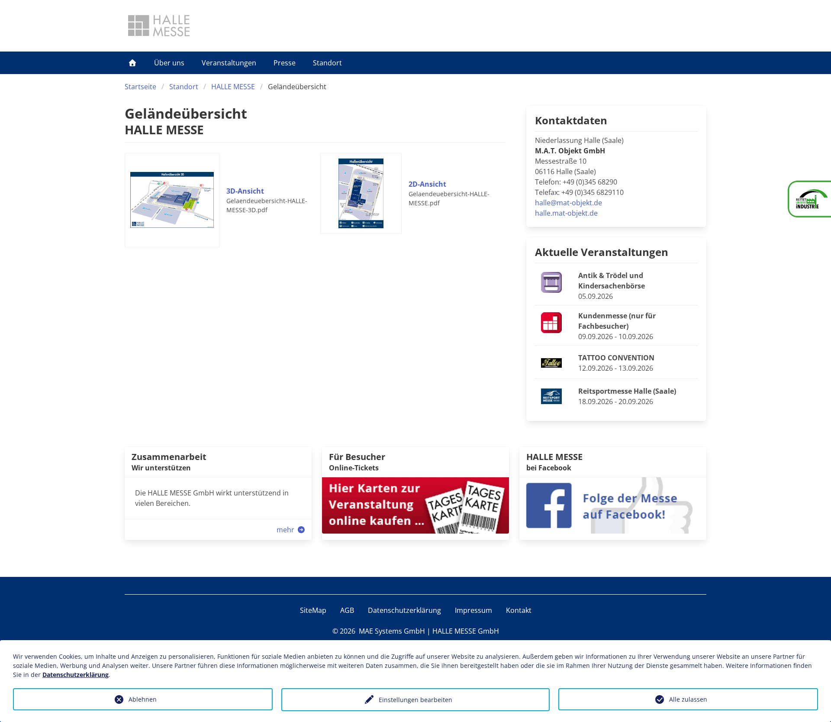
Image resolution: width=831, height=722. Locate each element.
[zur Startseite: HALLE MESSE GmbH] (159, 25)
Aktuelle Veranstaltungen (601, 252)
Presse (285, 63)
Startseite (140, 86)
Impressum (473, 610)
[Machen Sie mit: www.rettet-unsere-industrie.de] (809, 199)
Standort (327, 63)
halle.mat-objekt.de (566, 213)
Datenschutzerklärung (404, 610)
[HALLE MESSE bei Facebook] (612, 504)
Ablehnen (143, 699)
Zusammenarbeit (169, 457)
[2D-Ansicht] (364, 193)
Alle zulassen (688, 699)
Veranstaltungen (229, 63)
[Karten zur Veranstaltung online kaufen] (415, 504)
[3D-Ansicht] (175, 200)
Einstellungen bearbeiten (415, 700)
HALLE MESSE (233, 86)
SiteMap (313, 610)
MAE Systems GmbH (392, 631)
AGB (347, 610)
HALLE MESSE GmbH (465, 631)
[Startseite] (132, 63)
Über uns (169, 63)
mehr (286, 529)
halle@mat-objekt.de (568, 202)
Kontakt (518, 610)
